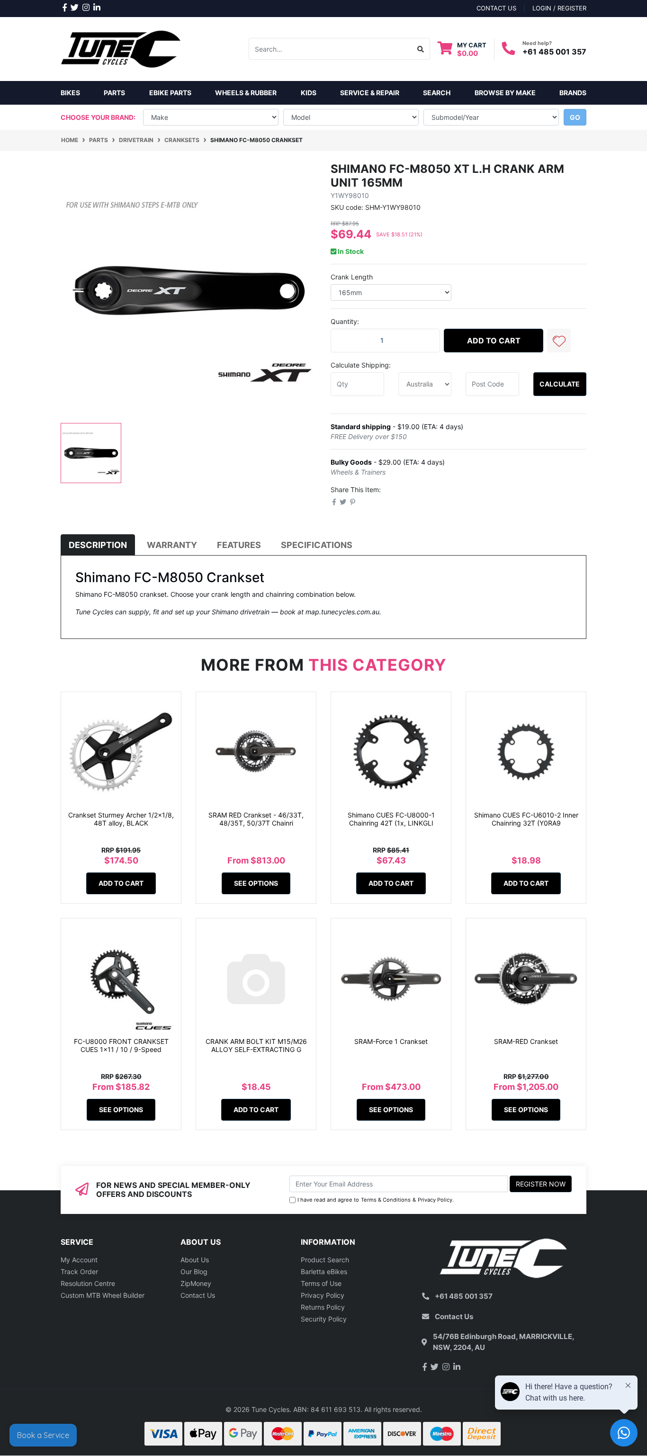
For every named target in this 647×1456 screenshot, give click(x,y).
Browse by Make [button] (505, 93)
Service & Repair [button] (369, 93)
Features (239, 545)
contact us (496, 8)
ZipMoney (195, 1283)
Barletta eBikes (324, 1271)
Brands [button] (572, 93)
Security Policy (324, 1319)
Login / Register (559, 8)
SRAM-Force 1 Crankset (391, 1041)
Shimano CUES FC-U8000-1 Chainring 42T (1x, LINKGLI (391, 819)
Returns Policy (323, 1307)
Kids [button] (308, 93)
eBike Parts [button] (170, 93)
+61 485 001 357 (554, 51)
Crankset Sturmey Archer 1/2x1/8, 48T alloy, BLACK (121, 819)
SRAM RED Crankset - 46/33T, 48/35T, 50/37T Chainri (256, 819)
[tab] (98, 545)
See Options (256, 883)
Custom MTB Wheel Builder (102, 1295)
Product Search (325, 1260)
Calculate (559, 384)
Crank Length (352, 277)
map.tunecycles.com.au (342, 612)
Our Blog (193, 1271)
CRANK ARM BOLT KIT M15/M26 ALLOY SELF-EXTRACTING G (256, 1045)
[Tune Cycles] (121, 48)
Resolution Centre (88, 1283)
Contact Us (197, 1295)
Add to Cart (494, 340)
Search (436, 93)
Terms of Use (321, 1283)
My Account (79, 1260)
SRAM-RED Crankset (526, 1041)
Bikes (70, 93)
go (575, 117)
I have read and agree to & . (375, 1199)
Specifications (316, 545)
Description (98, 545)
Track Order (79, 1271)
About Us (194, 1260)
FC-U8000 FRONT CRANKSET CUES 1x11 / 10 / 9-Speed (121, 1045)
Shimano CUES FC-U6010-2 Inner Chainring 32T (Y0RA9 (526, 819)
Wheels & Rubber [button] (246, 93)
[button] (559, 340)
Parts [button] (114, 93)
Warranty (172, 545)
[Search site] (421, 49)
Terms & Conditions (386, 1199)
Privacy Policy (435, 1199)
